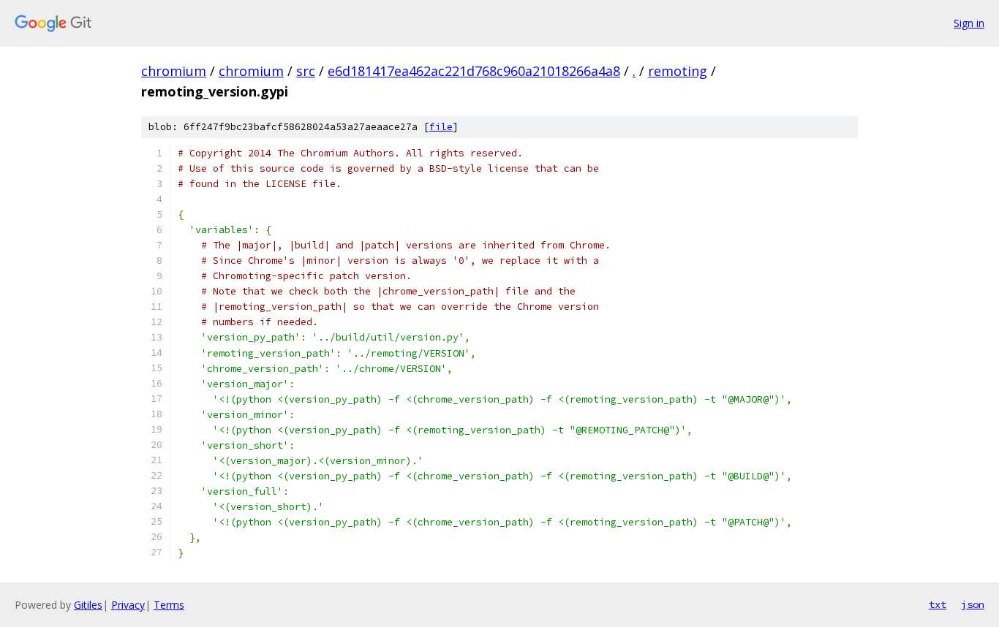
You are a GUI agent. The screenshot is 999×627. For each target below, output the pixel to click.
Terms (169, 605)
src (305, 71)
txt (937, 604)
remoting (677, 71)
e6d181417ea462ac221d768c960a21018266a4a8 (474, 71)
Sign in (969, 23)
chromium (173, 71)
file (441, 127)
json (972, 604)
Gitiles (88, 605)
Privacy (128, 605)
